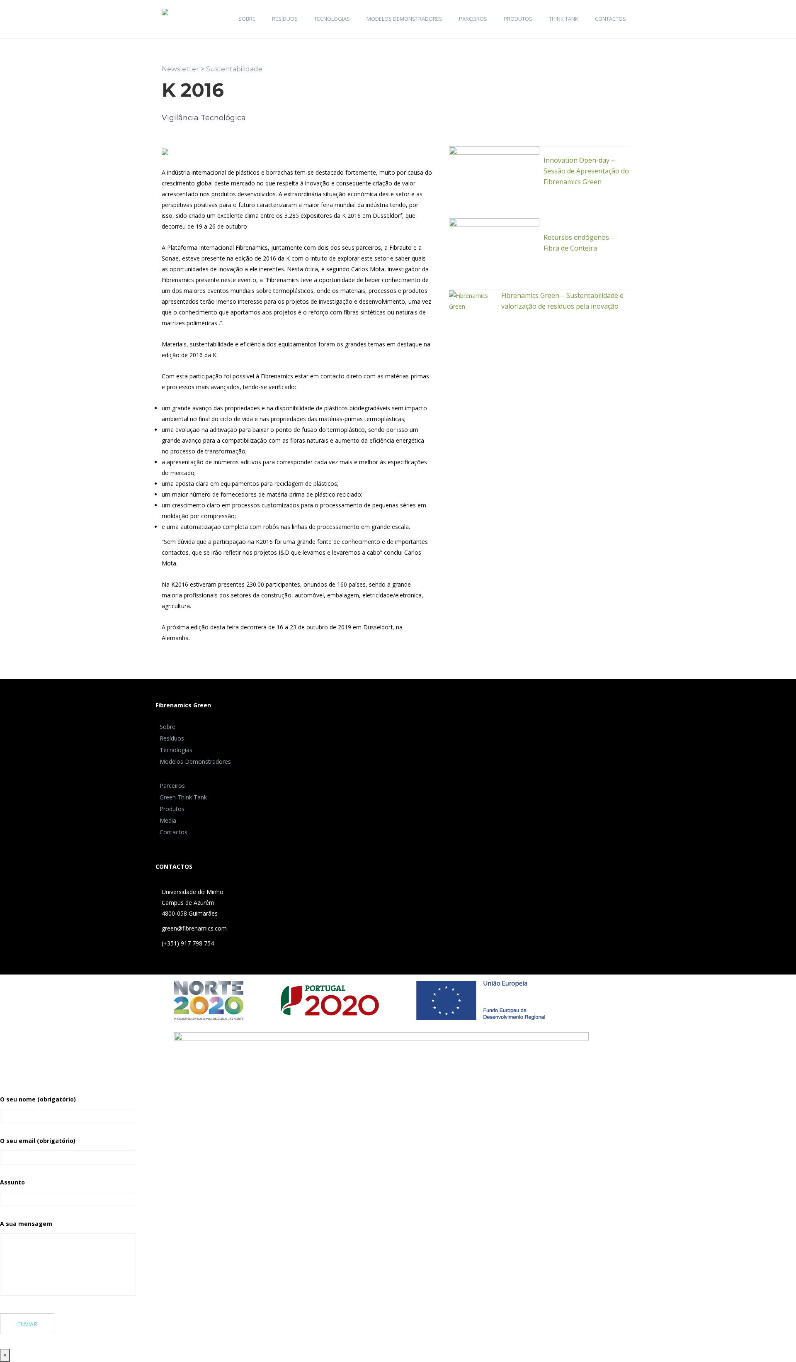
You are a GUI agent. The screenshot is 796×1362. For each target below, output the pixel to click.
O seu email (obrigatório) (37, 1141)
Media (168, 820)
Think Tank (563, 18)
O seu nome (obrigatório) (38, 1099)
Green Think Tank (183, 797)
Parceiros (473, 18)
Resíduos (285, 18)
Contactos (610, 18)
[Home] (165, 7)
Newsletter (180, 69)
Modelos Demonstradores (404, 18)
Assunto (12, 1182)
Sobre (246, 18)
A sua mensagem (26, 1224)
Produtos (518, 18)
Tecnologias (332, 18)
